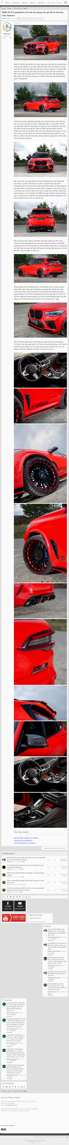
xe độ (31, 18)
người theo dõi (20, 907)
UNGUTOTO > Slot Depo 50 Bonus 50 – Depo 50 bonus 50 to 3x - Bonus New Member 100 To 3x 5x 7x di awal (15, 1038)
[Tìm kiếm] (65, 2)
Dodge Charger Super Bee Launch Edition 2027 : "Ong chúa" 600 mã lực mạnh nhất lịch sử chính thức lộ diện (57, 987)
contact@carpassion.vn (11, 1105)
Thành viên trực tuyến (35, 915)
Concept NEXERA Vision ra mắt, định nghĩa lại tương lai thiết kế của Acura (57, 973)
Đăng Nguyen (10, 861)
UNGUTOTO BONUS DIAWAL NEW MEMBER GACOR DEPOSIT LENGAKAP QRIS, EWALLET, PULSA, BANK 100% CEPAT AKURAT (15, 1069)
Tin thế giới (46, 926)
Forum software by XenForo (34, 1140)
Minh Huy (5, 18)
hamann (27, 18)
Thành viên (41, 3)
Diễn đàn (24, 3)
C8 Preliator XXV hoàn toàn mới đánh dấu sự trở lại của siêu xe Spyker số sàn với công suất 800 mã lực (57, 946)
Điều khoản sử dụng (38, 1137)
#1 (66, 23)
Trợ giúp (57, 1137)
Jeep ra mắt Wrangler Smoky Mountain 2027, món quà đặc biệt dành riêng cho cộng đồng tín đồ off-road (57, 932)
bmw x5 (22, 18)
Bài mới (32, 3)
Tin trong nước (7, 1000)
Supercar (9, 877)
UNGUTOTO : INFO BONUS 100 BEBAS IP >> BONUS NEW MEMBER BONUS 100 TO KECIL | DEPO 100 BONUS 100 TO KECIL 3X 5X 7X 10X (15, 1053)
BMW (23, 861)
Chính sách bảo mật (49, 1137)
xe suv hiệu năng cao (39, 18)
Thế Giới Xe (23, 884)
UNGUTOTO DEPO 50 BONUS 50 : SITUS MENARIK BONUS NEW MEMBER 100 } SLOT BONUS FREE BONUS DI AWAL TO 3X (15, 1007)
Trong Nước (9, 1016)
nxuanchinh (9, 869)
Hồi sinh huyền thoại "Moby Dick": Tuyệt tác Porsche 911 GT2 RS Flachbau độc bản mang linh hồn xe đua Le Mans (57, 960)
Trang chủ (7, 3)
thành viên (7, 907)
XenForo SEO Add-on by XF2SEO (34, 1142)
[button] (16, 2)
